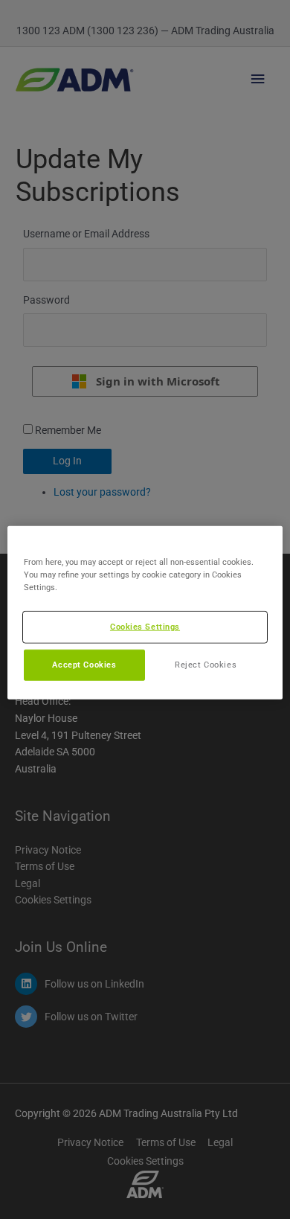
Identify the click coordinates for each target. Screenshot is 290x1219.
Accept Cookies (84, 664)
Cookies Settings (145, 626)
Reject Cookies (205, 664)
